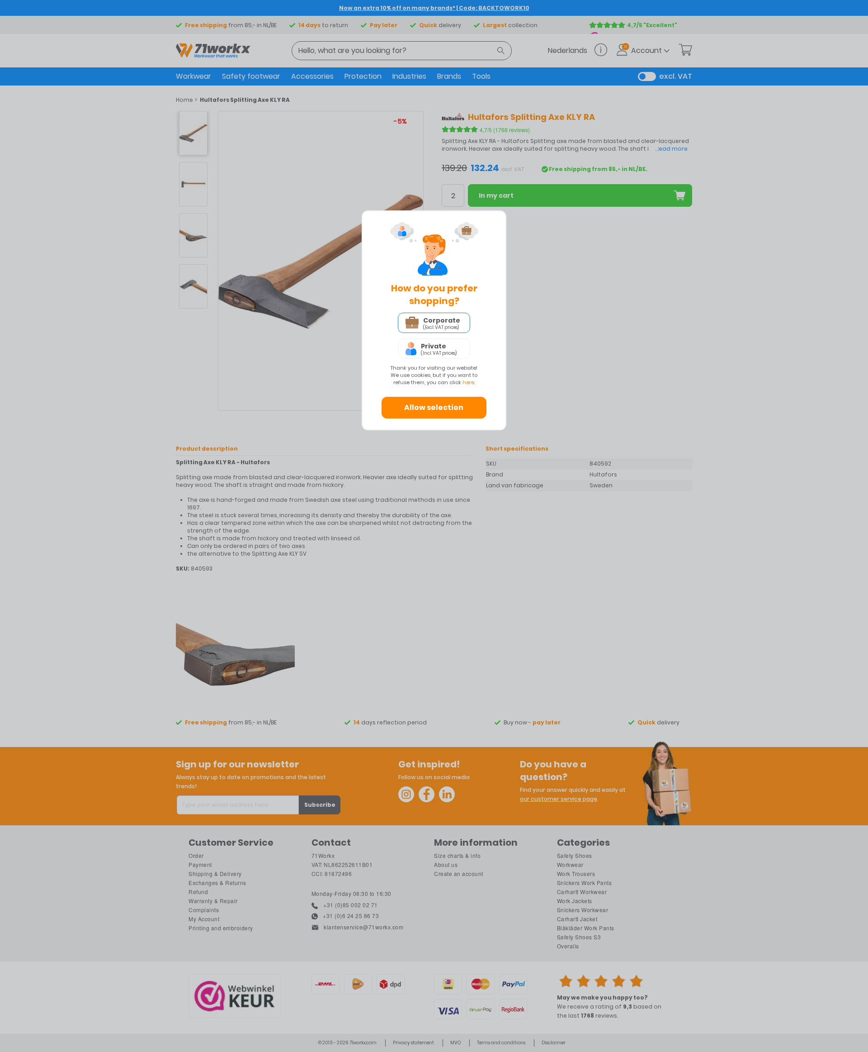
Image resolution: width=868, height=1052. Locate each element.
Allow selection (433, 407)
